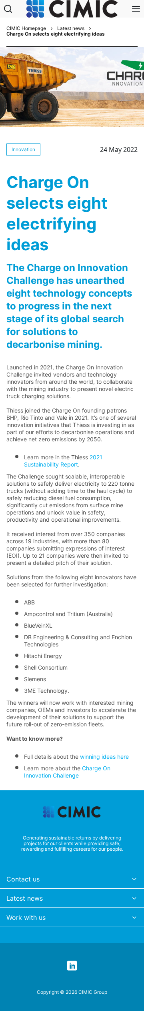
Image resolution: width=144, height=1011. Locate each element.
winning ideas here (104, 756)
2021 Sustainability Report (63, 461)
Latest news (70, 28)
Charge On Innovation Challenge (67, 772)
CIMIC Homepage (26, 28)
